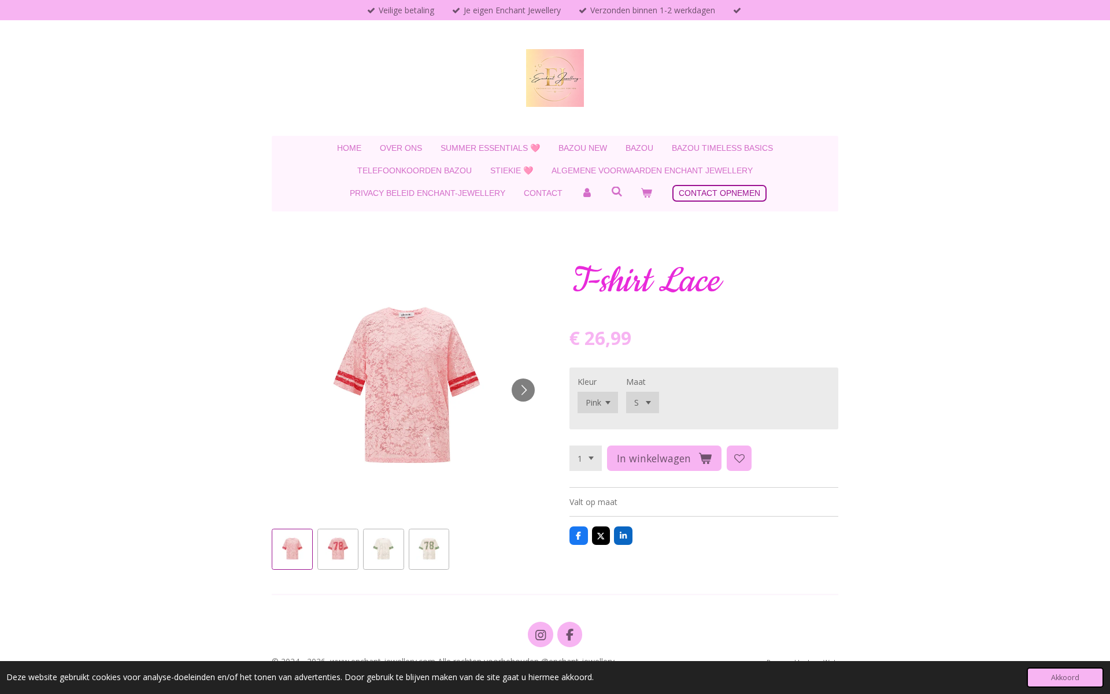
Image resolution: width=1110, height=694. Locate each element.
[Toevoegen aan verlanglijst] (739, 458)
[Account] (587, 193)
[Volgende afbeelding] (523, 390)
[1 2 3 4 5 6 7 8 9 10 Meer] (585, 458)
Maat (636, 381)
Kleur (587, 381)
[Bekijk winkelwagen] (646, 193)
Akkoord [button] (1065, 677)
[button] (292, 549)
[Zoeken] (617, 192)
